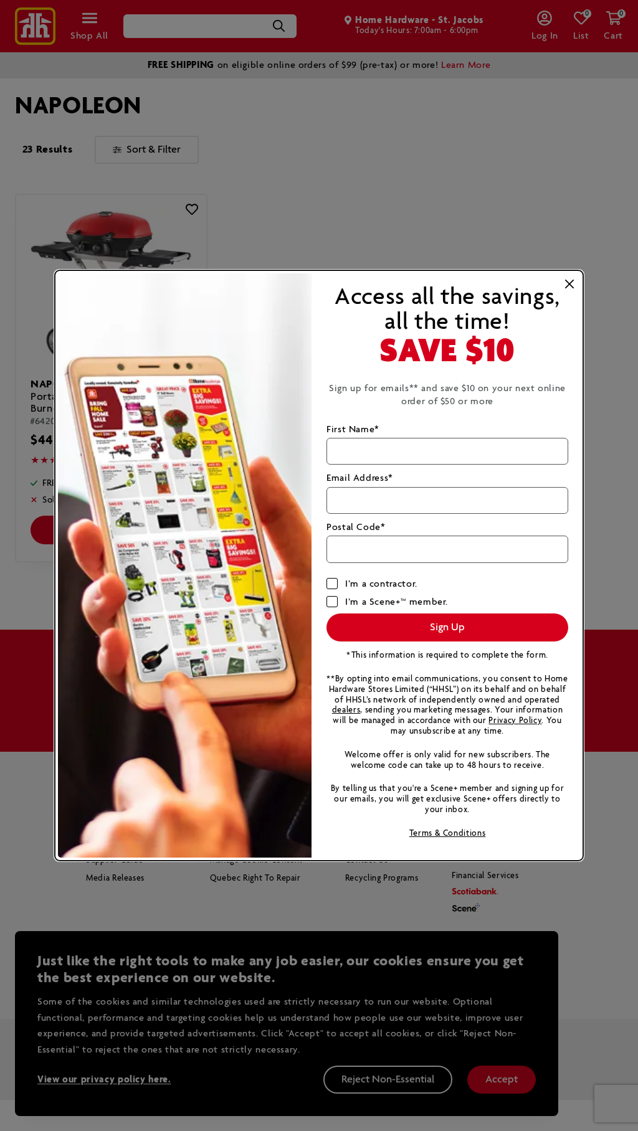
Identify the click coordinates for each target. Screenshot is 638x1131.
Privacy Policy (514, 721)
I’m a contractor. (381, 584)
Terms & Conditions (447, 833)
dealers (346, 710)
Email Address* (359, 478)
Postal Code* (356, 527)
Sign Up (447, 627)
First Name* (352, 429)
